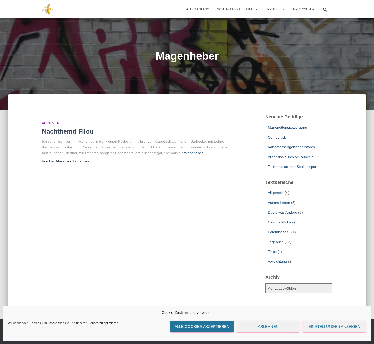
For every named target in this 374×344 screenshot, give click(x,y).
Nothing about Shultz (236, 9)
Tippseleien (275, 9)
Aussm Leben (279, 203)
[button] (256, 9)
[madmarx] (48, 9)
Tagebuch (276, 242)
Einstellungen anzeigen (334, 326)
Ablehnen (268, 326)
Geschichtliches (280, 222)
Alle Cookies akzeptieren (202, 326)
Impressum (302, 9)
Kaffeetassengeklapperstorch (291, 147)
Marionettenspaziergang (287, 127)
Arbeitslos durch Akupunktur (290, 157)
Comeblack (277, 137)
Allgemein (51, 123)
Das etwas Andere (282, 212)
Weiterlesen (193, 153)
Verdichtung (277, 261)
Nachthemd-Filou (67, 131)
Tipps (272, 252)
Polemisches (278, 232)
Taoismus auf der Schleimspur (292, 166)
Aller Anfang (197, 9)
